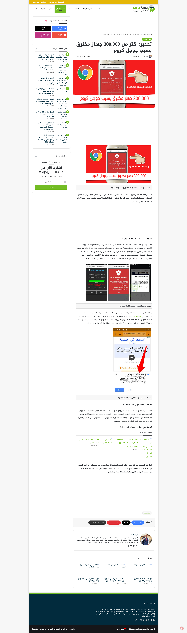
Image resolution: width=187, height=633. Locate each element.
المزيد (43, 9)
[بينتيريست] (146, 620)
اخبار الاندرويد (87, 9)
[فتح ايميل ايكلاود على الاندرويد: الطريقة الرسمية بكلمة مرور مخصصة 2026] (61, 124)
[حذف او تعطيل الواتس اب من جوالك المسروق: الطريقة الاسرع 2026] (61, 92)
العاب (69, 9)
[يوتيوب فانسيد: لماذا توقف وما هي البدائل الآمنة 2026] (61, 70)
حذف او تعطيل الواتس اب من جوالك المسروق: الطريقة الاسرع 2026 (44, 91)
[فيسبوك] (133, 546)
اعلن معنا (36, 2)
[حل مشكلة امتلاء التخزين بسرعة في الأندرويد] (140, 570)
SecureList (137, 316)
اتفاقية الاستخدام (59, 629)
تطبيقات (77, 9)
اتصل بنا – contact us (56, 2)
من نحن (43, 2)
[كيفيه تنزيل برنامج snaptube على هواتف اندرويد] (61, 81)
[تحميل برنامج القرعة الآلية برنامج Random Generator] (61, 115)
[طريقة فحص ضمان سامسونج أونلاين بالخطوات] (87, 570)
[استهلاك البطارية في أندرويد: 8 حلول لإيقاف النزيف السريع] (113, 570)
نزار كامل (145, 56)
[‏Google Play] (138, 620)
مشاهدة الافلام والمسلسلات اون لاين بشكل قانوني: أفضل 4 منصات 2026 (46, 138)
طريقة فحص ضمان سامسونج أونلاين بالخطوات (88, 579)
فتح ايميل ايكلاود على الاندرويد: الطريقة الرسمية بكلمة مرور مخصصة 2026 (46, 126)
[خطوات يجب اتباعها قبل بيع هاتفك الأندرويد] (106, 441)
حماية (146, 513)
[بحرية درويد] (143, 9)
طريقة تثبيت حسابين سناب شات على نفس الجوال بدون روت (46, 57)
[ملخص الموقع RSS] (154, 620)
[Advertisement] (114, 21)
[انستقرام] (128, 546)
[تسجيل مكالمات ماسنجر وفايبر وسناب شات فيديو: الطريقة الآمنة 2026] (61, 103)
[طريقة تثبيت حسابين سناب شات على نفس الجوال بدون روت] (61, 58)
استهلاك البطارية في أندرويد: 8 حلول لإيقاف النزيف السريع (114, 579)
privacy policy (70, 629)
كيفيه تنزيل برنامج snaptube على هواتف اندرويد (46, 80)
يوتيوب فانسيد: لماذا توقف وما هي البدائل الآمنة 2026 (46, 67)
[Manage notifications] (182, 628)
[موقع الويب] (136, 546)
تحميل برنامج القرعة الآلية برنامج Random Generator (44, 114)
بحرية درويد (120, 629)
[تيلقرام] (135, 620)
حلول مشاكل (60, 9)
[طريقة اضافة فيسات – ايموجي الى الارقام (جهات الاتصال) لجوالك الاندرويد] (146, 448)
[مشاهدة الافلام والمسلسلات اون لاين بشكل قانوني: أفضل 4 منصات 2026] (61, 138)
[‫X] (148, 620)
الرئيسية (98, 9)
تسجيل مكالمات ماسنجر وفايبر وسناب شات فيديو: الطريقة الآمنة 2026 (44, 101)
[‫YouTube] (131, 546)
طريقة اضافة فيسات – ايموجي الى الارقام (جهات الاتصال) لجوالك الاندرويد (127, 443)
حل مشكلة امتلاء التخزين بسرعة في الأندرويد (143, 579)
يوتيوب (50, 9)
